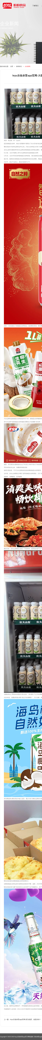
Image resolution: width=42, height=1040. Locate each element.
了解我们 (35, 5)
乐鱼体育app (14, 7)
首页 (11, 66)
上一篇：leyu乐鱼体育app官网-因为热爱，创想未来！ (22, 1019)
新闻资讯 (19, 66)
